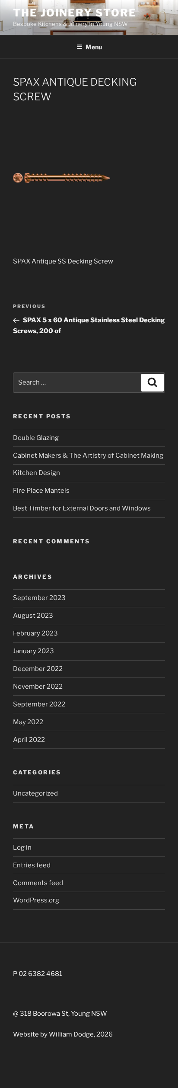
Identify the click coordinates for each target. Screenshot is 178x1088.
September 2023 (39, 598)
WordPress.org (36, 900)
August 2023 (33, 615)
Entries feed (32, 865)
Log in (22, 847)
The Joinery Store (75, 12)
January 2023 (33, 651)
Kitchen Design (36, 473)
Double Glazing (36, 438)
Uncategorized (35, 793)
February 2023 (35, 633)
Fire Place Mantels (41, 490)
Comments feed (38, 883)
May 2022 (28, 722)
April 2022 (29, 740)
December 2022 (38, 669)
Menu (94, 47)
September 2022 (39, 704)
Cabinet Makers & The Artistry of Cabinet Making (88, 455)
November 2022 (38, 686)
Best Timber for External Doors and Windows (82, 508)
